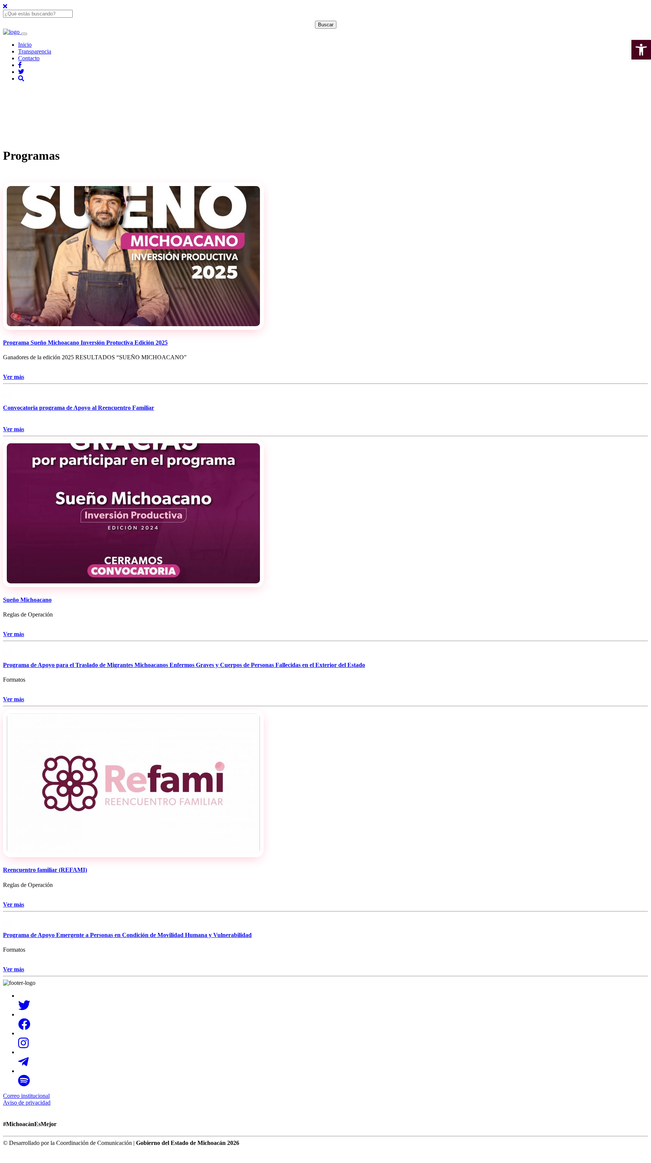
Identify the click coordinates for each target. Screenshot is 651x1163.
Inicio (25, 44)
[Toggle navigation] (24, 34)
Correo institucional (26, 1096)
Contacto (29, 58)
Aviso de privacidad (26, 1102)
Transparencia (34, 51)
